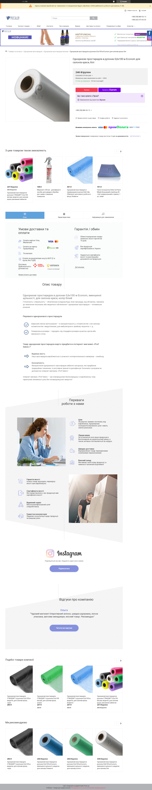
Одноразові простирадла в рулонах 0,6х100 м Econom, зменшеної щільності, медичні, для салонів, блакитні (48, 765)
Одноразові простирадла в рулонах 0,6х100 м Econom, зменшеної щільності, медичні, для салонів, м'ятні (78, 765)
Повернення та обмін (113, 26)
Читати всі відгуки (64, 628)
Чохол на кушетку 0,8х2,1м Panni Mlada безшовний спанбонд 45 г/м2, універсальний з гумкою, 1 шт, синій (109, 193)
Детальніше (79, 267)
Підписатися (64, 569)
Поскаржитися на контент (79, 788)
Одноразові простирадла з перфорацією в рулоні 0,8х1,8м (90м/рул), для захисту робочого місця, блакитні (79, 193)
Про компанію (64, 26)
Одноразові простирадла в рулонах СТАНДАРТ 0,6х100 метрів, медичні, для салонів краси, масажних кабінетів (17, 196)
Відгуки (77, 26)
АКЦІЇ (38, 26)
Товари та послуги (15, 51)
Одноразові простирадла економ (56, 51)
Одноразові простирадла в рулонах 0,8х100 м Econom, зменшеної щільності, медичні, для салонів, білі (108, 765)
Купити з (105, 90)
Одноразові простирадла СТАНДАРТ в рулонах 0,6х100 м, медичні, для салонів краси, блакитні (79, 699)
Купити (86, 90)
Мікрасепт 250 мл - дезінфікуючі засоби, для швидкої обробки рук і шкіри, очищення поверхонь (49, 193)
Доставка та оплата (93, 26)
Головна (9, 26)
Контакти (50, 26)
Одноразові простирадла (33, 51)
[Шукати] (93, 18)
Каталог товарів (23, 26)
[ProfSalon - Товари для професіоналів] (12, 18)
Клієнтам (130, 26)
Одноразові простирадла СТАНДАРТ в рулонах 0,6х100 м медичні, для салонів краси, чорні (18, 699)
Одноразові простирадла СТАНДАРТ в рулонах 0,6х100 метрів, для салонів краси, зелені (48, 699)
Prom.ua (86, 786)
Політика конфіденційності (97, 788)
